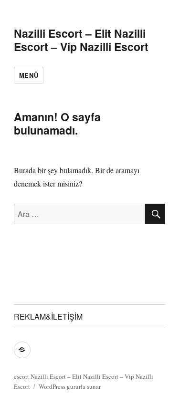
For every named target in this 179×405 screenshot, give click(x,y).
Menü (28, 75)
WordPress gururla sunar (70, 386)
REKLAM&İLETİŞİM (48, 316)
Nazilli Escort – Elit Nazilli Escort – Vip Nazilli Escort (81, 39)
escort (21, 376)
